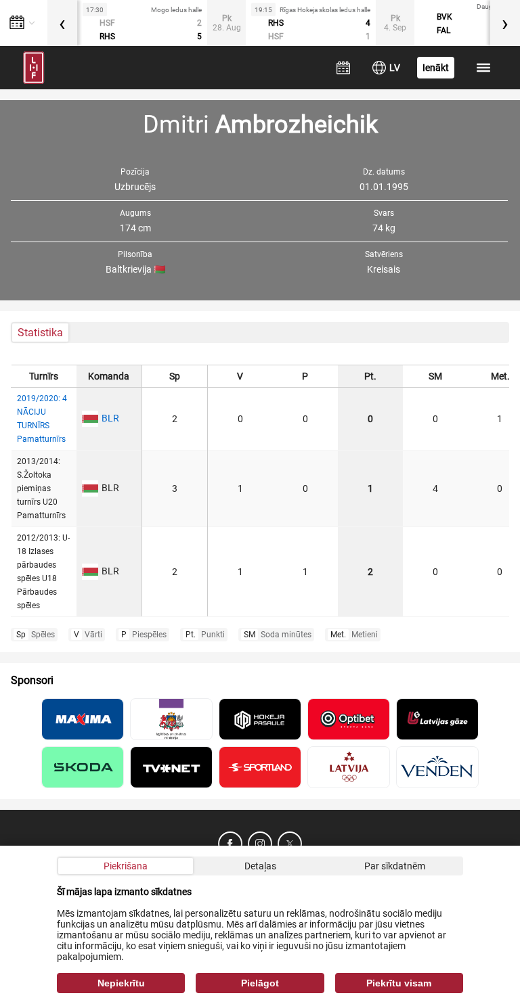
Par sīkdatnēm (394, 866)
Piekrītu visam (398, 983)
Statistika (40, 332)
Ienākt (435, 67)
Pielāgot (260, 983)
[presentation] (62, 23)
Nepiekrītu (121, 983)
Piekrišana (126, 866)
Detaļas (260, 866)
